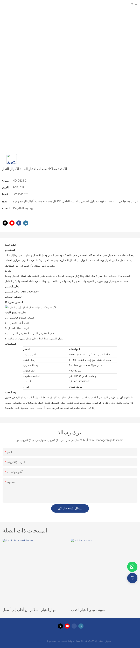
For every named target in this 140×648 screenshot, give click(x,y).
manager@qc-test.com (109, 440)
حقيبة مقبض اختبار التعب (88, 610)
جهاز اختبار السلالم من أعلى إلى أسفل (29, 610)
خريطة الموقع (37, 640)
